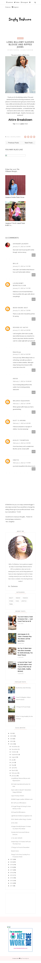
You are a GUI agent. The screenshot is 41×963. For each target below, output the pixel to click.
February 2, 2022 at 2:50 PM (21, 443)
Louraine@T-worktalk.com (19, 284)
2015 (11, 875)
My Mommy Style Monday (23, 688)
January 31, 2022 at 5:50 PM (21, 246)
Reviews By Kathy (20, 327)
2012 (11, 883)
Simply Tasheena (14, 50)
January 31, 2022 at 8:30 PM (21, 330)
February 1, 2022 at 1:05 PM (21, 403)
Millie (15, 263)
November (15, 749)
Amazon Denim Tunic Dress (14, 197)
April (13, 768)
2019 (11, 864)
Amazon (20, 38)
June (13, 762)
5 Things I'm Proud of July (23, 707)
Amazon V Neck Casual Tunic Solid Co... (15, 224)
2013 (11, 880)
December (15, 746)
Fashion (18, 137)
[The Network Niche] (20, 951)
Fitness (11, 601)
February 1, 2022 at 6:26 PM (21, 423)
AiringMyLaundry (21, 244)
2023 (11, 741)
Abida (15, 378)
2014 (11, 878)
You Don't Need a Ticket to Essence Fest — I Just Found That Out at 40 (25, 619)
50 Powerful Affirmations (18, 812)
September (15, 754)
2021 (11, 859)
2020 (11, 862)
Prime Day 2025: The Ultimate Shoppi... (12, 170)
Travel (11, 604)
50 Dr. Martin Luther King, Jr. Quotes (21, 819)
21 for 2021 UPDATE (16, 838)
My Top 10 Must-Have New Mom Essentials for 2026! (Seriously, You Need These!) (25, 651)
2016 (11, 872)
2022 (11, 744)
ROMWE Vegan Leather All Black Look (22, 799)
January (14, 775)
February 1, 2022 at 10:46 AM (22, 381)
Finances (25, 597)
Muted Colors (15, 851)
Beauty (11, 597)
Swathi (16, 460)
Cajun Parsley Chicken (17, 796)
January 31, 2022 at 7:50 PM (21, 310)
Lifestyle (23, 601)
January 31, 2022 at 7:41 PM (21, 266)
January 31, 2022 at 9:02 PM (21, 354)
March (13, 770)
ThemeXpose (25, 958)
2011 (11, 886)
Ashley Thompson (21, 440)
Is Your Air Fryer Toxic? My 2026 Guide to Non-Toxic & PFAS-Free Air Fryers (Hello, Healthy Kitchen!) (25, 666)
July (13, 760)
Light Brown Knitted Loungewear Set (21, 816)
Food (17, 601)
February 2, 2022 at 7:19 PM (21, 463)
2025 (11, 736)
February (14, 773)
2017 (11, 870)
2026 (11, 733)
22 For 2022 (14, 823)
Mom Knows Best (20, 308)
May (13, 765)
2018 (11, 867)
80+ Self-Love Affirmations (18, 803)
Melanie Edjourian (21, 401)
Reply (33, 255)
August (14, 757)
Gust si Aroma (19, 420)
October (14, 752)
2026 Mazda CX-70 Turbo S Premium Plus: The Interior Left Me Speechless (25, 637)
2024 (11, 739)
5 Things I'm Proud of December (20, 847)
